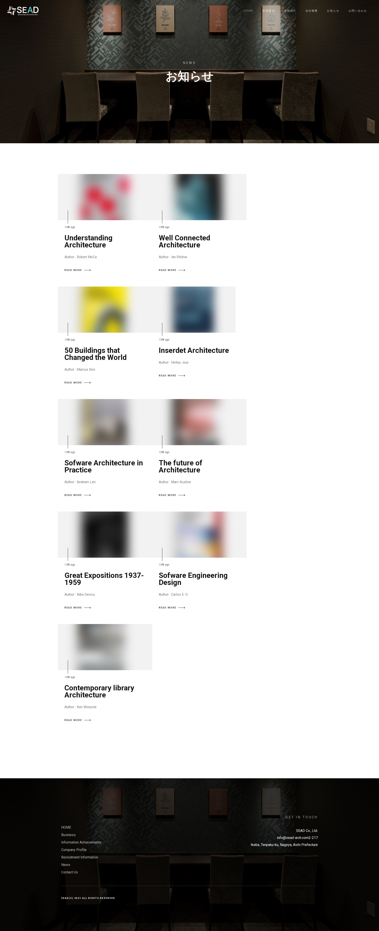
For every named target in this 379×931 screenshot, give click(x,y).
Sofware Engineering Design (193, 579)
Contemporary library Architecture (99, 691)
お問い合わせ (358, 10)
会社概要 (312, 10)
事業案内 (269, 10)
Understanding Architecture (88, 241)
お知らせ (333, 10)
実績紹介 (290, 10)
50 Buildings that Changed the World (95, 354)
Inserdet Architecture (194, 350)
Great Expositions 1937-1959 (104, 579)
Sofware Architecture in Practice (103, 466)
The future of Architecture (180, 466)
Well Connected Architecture (184, 241)
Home (248, 10)
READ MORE (73, 270)
